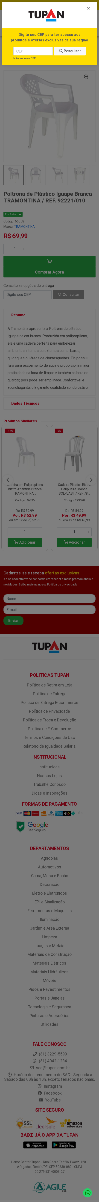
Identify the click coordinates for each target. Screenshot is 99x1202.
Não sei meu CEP (24, 58)
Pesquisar (72, 51)
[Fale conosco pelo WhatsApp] (87, 1192)
